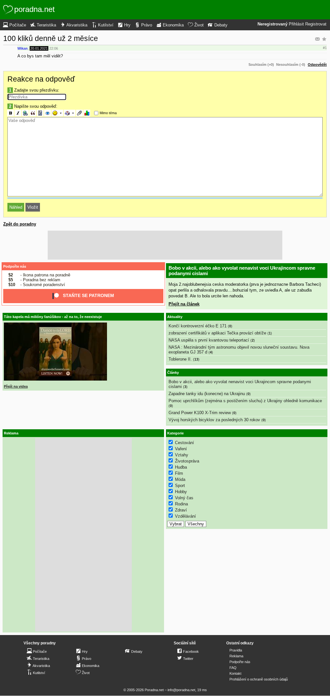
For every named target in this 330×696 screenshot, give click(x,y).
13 (196, 359)
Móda (180, 479)
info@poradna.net (181, 690)
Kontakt (235, 673)
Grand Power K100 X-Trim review (200, 412)
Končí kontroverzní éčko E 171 (198, 325)
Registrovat (315, 24)
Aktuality (174, 317)
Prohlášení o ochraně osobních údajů (258, 679)
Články (173, 372)
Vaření (181, 448)
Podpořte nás (14, 266)
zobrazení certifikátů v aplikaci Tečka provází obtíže (217, 333)
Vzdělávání (185, 516)
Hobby (181, 491)
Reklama (236, 656)
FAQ (233, 668)
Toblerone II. (180, 359)
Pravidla (235, 650)
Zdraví (181, 510)
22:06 (53, 48)
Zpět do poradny (19, 224)
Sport (180, 485)
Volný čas (184, 497)
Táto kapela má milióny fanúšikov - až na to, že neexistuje (53, 317)
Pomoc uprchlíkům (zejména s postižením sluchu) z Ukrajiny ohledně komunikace (245, 400)
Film (179, 473)
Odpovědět (317, 64)
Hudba (181, 467)
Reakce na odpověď (41, 79)
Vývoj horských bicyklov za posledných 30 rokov (214, 419)
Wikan (22, 48)
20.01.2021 (39, 48)
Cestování (184, 442)
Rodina (181, 504)
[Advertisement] (165, 245)
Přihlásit (296, 24)
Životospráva (187, 461)
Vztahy (181, 454)
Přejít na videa (16, 386)
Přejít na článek (184, 304)
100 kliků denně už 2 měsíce (50, 38)
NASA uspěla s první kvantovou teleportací (209, 340)
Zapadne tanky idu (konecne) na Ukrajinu (207, 393)
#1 (325, 48)
